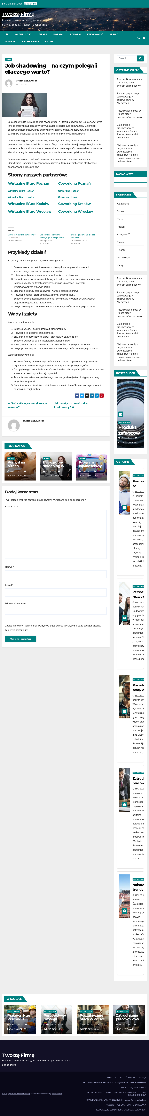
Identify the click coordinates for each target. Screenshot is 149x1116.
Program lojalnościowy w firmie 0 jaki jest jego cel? (91, 467)
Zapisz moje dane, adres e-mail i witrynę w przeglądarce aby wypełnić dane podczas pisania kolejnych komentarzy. (53, 627)
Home (109, 1077)
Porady (58, 34)
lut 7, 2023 (126, 438)
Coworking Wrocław (75, 211)
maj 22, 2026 (141, 492)
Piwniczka (110, 1105)
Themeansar (57, 1094)
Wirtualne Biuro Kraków (21, 197)
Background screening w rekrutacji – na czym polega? (55, 467)
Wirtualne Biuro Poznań (28, 183)
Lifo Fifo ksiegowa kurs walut (133, 1087)
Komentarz (11, 506)
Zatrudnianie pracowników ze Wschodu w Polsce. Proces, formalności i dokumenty (128, 131)
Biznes (43, 34)
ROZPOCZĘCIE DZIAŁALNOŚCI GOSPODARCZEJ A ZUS (120, 1110)
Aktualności (23, 34)
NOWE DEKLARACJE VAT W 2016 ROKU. (104, 1100)
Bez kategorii (139, 475)
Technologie (30, 41)
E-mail (9, 585)
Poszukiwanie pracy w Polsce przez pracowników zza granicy (130, 114)
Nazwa (9, 567)
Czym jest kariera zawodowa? (22, 235)
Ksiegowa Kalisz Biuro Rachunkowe (130, 1082)
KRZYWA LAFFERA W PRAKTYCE (98, 1082)
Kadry (49, 41)
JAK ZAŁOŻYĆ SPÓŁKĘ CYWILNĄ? (130, 1077)
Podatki (75, 34)
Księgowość (95, 34)
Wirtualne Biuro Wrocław (29, 211)
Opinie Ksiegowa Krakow (135, 1100)
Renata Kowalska (28, 80)
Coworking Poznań (74, 183)
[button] (139, 38)
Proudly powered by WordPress (15, 1094)
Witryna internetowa (15, 603)
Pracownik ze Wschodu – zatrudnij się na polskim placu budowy (129, 82)
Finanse (10, 41)
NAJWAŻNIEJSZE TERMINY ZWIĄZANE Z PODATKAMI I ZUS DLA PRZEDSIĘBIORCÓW (116, 1093)
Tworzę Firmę (18, 14)
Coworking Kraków (74, 204)
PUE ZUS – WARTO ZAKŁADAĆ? (131, 1105)
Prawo (114, 34)
